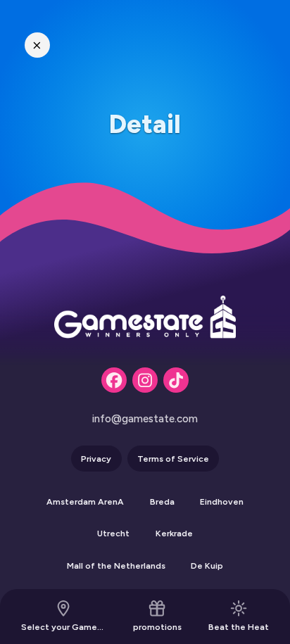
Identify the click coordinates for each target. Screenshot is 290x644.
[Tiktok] (176, 380)
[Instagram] (145, 380)
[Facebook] (114, 380)
